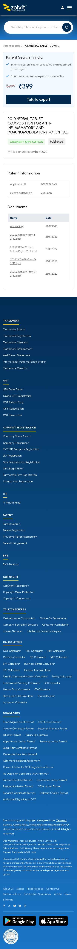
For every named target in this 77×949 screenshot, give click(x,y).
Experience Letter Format (52, 780)
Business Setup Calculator (39, 663)
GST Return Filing (13, 402)
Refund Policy (58, 824)
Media (20, 888)
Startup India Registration (18, 481)
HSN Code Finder (13, 389)
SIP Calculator (38, 657)
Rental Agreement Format (18, 722)
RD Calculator (52, 683)
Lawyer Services (12, 631)
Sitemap (8, 899)
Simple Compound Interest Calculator (25, 676)
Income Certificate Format (18, 728)
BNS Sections (11, 564)
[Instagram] (25, 906)
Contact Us (52, 888)
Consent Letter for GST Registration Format (28, 767)
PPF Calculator (11, 670)
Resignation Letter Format (18, 786)
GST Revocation (12, 415)
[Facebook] (4, 906)
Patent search (11, 45)
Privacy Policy (37, 824)
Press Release (35, 888)
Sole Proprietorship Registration (21, 462)
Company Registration (16, 443)
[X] (9, 906)
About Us (8, 888)
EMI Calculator (46, 696)
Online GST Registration (17, 396)
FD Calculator (42, 689)
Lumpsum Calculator (15, 702)
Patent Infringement (15, 543)
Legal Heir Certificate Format (20, 747)
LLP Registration (12, 455)
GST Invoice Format (49, 722)
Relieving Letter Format (53, 741)
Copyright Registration (16, 585)
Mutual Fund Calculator (16, 689)
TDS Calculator (34, 651)
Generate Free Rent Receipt (20, 754)
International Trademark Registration (24, 361)
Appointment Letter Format (19, 741)
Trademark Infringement (17, 349)
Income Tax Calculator (37, 670)
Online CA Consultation (53, 618)
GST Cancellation (13, 408)
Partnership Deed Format (17, 780)
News (68, 894)
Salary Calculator (62, 676)
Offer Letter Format (49, 786)
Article (58, 894)
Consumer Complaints (55, 624)
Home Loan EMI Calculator (18, 696)
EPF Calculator (11, 663)
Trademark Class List (15, 368)
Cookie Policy (20, 824)
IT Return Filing (11, 502)
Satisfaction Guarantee (37, 894)
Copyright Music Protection (18, 592)
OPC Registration (13, 468)
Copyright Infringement (16, 598)
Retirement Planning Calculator (21, 683)
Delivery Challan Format (54, 793)
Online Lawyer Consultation (19, 618)
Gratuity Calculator (14, 657)
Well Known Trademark (16, 355)
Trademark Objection (15, 342)
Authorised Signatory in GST (19, 799)
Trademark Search (14, 329)
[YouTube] (14, 906)
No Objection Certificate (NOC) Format (25, 773)
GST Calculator (12, 651)
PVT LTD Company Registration (21, 449)
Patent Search (11, 524)
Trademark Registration (17, 336)
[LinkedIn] (20, 906)
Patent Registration (14, 530)
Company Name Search (17, 436)
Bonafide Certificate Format (19, 793)
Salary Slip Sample (37, 735)
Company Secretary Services (20, 624)
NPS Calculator (59, 657)
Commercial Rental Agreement (21, 760)
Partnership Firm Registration (20, 475)
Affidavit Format (12, 735)
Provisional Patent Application (20, 536)
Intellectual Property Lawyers (44, 631)
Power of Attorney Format (53, 728)
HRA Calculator (56, 651)
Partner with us (12, 894)
